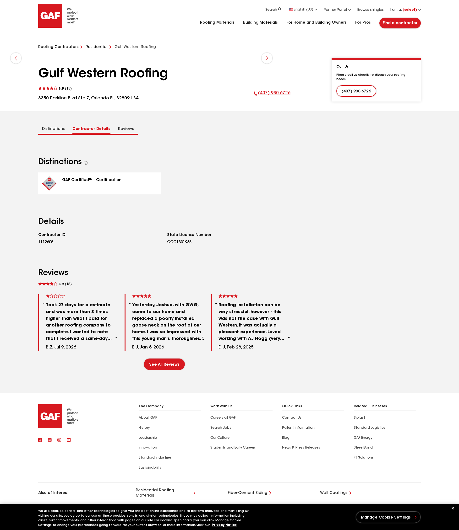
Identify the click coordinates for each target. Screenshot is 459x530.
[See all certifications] (86, 163)
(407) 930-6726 (272, 96)
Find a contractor (400, 23)
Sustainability (150, 468)
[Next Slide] (267, 58)
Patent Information (298, 428)
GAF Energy (363, 438)
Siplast (359, 418)
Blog (286, 438)
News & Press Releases (301, 448)
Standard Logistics (369, 428)
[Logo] (58, 27)
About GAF (148, 418)
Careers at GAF (222, 418)
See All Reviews (164, 365)
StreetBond (363, 448)
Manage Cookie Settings (386, 517)
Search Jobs (220, 428)
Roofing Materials (217, 23)
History (144, 428)
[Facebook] (40, 440)
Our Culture (220, 438)
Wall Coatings (334, 493)
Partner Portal (335, 10)
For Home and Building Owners (316, 23)
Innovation (148, 448)
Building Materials (260, 23)
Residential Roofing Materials (155, 493)
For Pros (363, 23)
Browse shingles (370, 10)
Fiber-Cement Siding (247, 493)
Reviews (126, 129)
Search (271, 10)
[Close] (453, 508)
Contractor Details (91, 129)
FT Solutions (364, 458)
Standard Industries (155, 458)
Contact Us (291, 418)
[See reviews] (55, 88)
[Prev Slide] (16, 58)
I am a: (403, 10)
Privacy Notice (224, 525)
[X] (50, 440)
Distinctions (53, 129)
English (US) (303, 9)
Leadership (148, 438)
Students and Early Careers (233, 448)
